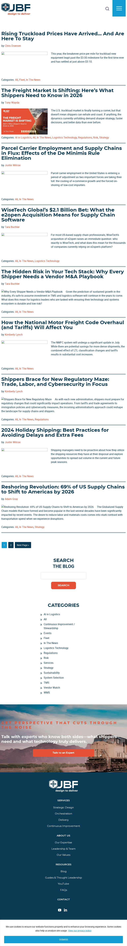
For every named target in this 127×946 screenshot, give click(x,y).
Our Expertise (63, 842)
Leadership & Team (63, 848)
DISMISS (63, 939)
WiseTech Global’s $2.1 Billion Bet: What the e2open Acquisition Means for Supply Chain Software (58, 215)
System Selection (54, 677)
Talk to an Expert (63, 753)
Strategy (104, 137)
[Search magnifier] (119, 24)
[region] (63, 933)
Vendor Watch (52, 687)
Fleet (22, 80)
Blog (63, 871)
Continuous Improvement (63, 826)
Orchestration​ (63, 813)
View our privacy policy (79, 930)
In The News (33, 80)
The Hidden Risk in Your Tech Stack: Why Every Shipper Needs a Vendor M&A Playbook (62, 274)
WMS (47, 692)
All (16, 80)
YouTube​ (63, 883)
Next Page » (23, 545)
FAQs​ (63, 890)
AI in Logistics (23, 137)
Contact (63, 899)
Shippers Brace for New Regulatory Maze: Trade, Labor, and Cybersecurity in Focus (55, 382)
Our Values (63, 854)
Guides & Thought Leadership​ (63, 877)
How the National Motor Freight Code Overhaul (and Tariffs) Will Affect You (62, 325)
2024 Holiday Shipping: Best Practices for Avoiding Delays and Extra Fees (55, 433)
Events (47, 633)
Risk (95, 137)
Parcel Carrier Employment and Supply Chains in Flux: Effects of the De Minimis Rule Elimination (61, 153)
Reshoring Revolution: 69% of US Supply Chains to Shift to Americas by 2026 (63, 489)
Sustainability (52, 673)
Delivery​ (63, 819)
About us (63, 835)
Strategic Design (63, 807)
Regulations (85, 137)
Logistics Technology (64, 137)
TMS (46, 682)
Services (48, 663)
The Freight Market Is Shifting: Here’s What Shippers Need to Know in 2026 (57, 93)
